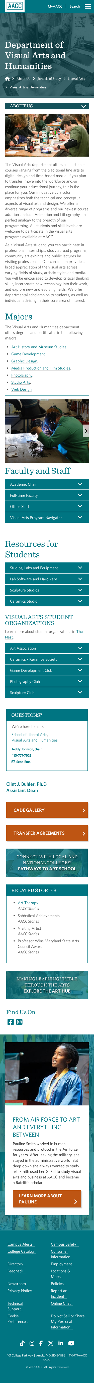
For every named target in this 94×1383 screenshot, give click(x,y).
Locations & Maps (60, 1274)
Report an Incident (59, 1293)
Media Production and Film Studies (40, 368)
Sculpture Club (22, 692)
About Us (23, 79)
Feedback (15, 1271)
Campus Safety (63, 1244)
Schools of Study (49, 79)
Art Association (23, 648)
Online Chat (61, 1303)
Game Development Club (31, 670)
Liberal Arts (76, 79)
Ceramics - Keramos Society (33, 659)
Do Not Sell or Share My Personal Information (68, 1321)
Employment (61, 1264)
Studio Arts (20, 382)
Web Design (21, 389)
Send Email (24, 762)
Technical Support (15, 1306)
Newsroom (17, 1283)
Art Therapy (28, 902)
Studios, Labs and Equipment (34, 567)
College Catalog (21, 1251)
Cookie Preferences (18, 1319)
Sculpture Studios (24, 590)
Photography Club (25, 681)
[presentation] (8, 431)
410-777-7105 (21, 755)
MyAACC (55, 6)
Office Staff (19, 506)
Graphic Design (24, 361)
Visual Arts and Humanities (35, 740)
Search (75, 6)
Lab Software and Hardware (33, 579)
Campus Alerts (20, 1244)
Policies (57, 1283)
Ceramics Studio (23, 601)
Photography (21, 375)
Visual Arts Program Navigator (36, 517)
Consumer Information (60, 1254)
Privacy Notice (20, 1290)
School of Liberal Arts (29, 734)
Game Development (28, 354)
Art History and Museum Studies (38, 346)
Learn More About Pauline (40, 1198)
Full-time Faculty (24, 495)
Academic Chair (23, 484)
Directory (15, 1264)
